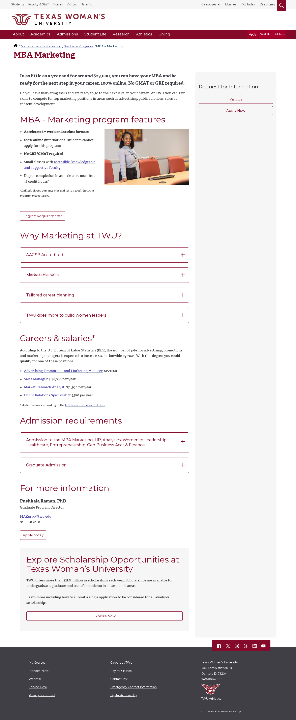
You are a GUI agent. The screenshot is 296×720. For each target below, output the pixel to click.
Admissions (67, 34)
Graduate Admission (46, 465)
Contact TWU (119, 679)
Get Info (279, 34)
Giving (164, 34)
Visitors (72, 4)
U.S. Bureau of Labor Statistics (85, 405)
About (18, 34)
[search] (281, 5)
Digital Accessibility (123, 695)
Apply (253, 34)
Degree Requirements (42, 216)
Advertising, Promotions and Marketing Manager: (63, 371)
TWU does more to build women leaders (66, 315)
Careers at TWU (121, 662)
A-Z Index (248, 4)
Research (121, 34)
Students (17, 4)
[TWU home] (15, 46)
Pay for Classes (120, 671)
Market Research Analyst (44, 387)
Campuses (208, 4)
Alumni (58, 4)
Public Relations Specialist (45, 395)
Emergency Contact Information (133, 687)
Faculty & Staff (38, 4)
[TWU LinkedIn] (254, 646)
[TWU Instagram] (237, 646)
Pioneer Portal (39, 671)
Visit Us (265, 34)
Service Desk (38, 687)
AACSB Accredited (44, 254)
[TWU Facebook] (219, 646)
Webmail (35, 679)
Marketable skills (42, 274)
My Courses (37, 662)
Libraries (230, 4)
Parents (86, 4)
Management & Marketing (41, 46)
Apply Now (235, 111)
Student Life (95, 34)
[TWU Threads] (245, 646)
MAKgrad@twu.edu (35, 516)
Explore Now (104, 616)
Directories (267, 4)
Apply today (33, 535)
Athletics (144, 34)
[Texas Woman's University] (58, 19)
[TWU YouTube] (263, 646)
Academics (40, 34)
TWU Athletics (211, 698)
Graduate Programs (78, 46)
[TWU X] (228, 646)
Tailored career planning (50, 295)
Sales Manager (35, 379)
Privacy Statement (42, 695)
